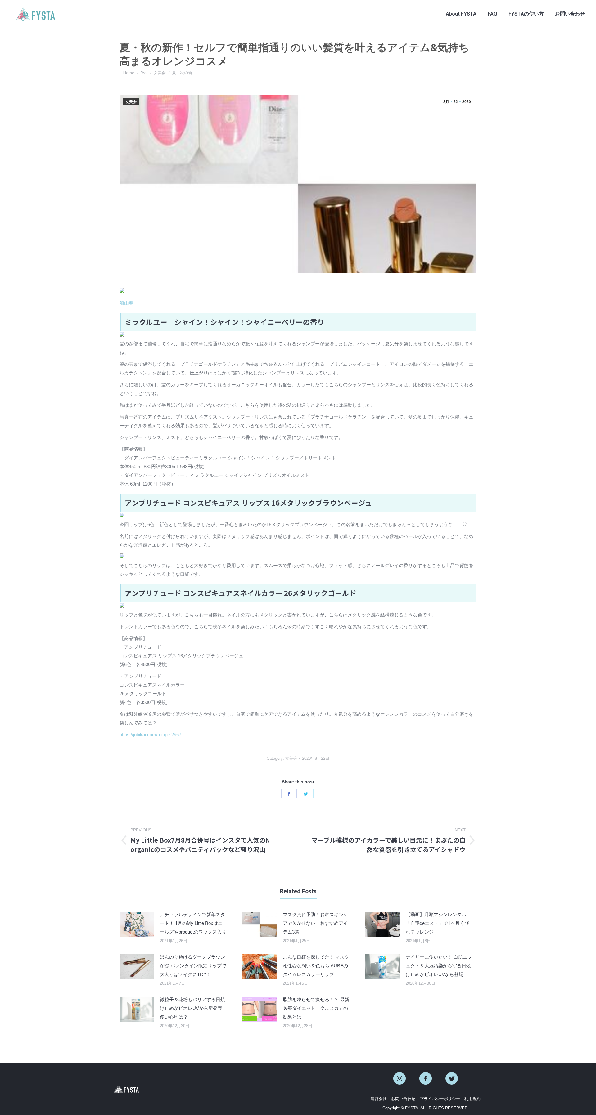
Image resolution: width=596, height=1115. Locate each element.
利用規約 (472, 1098)
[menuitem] (461, 14)
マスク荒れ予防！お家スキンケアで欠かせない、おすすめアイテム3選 (315, 923)
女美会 (131, 102)
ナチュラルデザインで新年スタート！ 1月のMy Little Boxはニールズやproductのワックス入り (193, 923)
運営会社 (379, 1098)
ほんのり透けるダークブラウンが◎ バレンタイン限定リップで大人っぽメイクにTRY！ (193, 965)
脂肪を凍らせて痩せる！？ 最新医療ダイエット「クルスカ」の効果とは (316, 1008)
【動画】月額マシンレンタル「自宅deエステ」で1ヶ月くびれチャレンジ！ (437, 923)
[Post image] (137, 924)
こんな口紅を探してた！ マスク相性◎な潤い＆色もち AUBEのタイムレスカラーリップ (316, 965)
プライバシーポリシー (440, 1098)
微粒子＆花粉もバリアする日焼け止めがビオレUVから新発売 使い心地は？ (192, 1008)
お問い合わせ (403, 1098)
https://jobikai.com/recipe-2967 (150, 734)
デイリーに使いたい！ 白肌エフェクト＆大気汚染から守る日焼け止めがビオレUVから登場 (439, 965)
